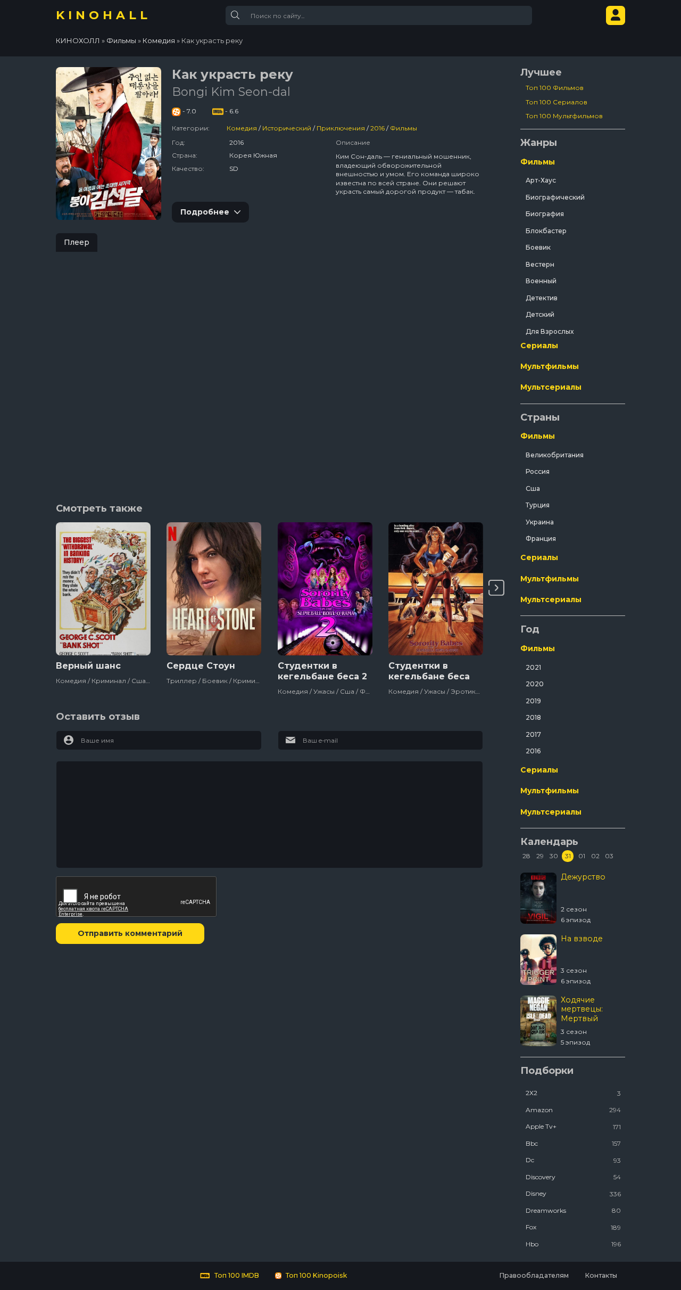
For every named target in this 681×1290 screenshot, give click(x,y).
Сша (533, 488)
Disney (573, 1193)
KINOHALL (103, 15)
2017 (533, 734)
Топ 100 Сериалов (556, 102)
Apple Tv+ (573, 1126)
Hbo (573, 1244)
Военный (541, 281)
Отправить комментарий (130, 933)
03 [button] (609, 856)
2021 (533, 667)
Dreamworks (573, 1210)
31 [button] (568, 856)
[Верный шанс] (103, 588)
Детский (540, 314)
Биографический (555, 197)
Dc (573, 1160)
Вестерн (540, 264)
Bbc (573, 1143)
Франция (541, 539)
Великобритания (555, 455)
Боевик (538, 247)
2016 (377, 128)
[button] (496, 588)
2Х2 (573, 1093)
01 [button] (581, 856)
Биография (545, 214)
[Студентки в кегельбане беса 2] (325, 588)
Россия (538, 471)
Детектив (542, 298)
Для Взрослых (550, 331)
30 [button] (554, 856)
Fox (573, 1227)
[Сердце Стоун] (214, 588)
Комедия (242, 128)
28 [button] (526, 856)
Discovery (573, 1177)
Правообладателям (534, 1275)
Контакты (601, 1275)
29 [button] (540, 856)
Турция (538, 505)
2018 (533, 717)
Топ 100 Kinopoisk (315, 1275)
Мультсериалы (551, 387)
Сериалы (539, 345)
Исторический (286, 128)
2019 (533, 701)
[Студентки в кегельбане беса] (435, 588)
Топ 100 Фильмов (555, 88)
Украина (540, 522)
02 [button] (595, 856)
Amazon (573, 1110)
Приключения (341, 128)
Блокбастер (546, 231)
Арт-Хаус (541, 180)
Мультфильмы (549, 366)
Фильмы (403, 128)
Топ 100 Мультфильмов (564, 116)
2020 (535, 684)
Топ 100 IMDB (236, 1275)
